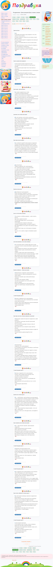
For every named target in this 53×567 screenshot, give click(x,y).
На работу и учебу (5, 45)
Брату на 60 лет (4, 36)
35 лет (38, 19)
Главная (14, 14)
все (14, 23)
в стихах (14, 17)
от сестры (22, 17)
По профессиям (4, 54)
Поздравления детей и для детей (5, 56)
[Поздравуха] (5, 5)
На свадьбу (3, 48)
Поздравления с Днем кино (47, 26)
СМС (2, 58)
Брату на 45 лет (4, 31)
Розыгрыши (3, 63)
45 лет (14, 21)
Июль (45, 62)
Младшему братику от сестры (5, 21)
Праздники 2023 (45, 65)
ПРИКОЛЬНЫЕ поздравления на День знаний (48, 31)
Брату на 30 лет (4, 28)
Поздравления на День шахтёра (48, 29)
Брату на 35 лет (4, 29)
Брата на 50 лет (4, 33)
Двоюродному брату (5, 23)
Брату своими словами (6, 19)
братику (27, 17)
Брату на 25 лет (4, 26)
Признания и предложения (4, 52)
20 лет (27, 19)
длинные (18, 23)
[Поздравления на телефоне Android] (47, 16)
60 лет (24, 21)
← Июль (44, 56)
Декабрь (50, 58)
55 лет (21, 21)
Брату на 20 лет (4, 25)
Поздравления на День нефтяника (48, 41)
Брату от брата (4, 14)
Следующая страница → (26, 541)
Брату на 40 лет (4, 37)
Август (47, 48)
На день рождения (5, 42)
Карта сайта (14, 560)
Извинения (3, 64)
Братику (3, 17)
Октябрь (44, 58)
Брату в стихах (4, 13)
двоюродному (22, 19)
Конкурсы (3, 61)
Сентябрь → (49, 56)
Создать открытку (18, 54)
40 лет (27, 21)
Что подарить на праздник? (45, 67)
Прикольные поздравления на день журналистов (48, 44)
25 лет (31, 19)
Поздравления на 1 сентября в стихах (48, 34)
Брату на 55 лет (4, 34)
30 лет (34, 19)
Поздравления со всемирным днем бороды (48, 36)
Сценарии (3, 66)
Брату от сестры (4, 16)
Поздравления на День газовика (48, 39)
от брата (18, 17)
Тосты (2, 60)
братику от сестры (16, 19)
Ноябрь (47, 58)
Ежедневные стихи (5, 49)
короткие (23, 23)
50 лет (17, 21)
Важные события (4, 43)
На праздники (4, 46)
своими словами (32, 17)
